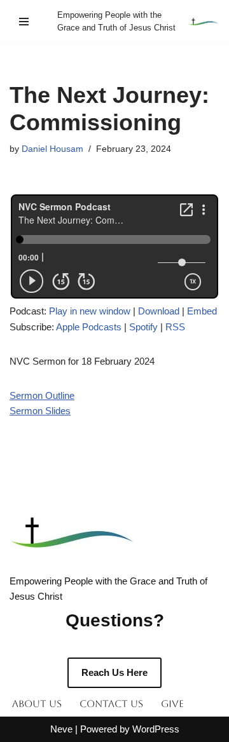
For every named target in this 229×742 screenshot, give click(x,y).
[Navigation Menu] (24, 21)
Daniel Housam (52, 149)
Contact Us (111, 703)
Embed (202, 311)
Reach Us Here (114, 672)
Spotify (143, 326)
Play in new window (89, 311)
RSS (175, 326)
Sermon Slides (40, 410)
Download (158, 311)
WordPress (155, 729)
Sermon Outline (42, 395)
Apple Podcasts (88, 326)
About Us (37, 703)
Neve (61, 729)
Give (172, 703)
